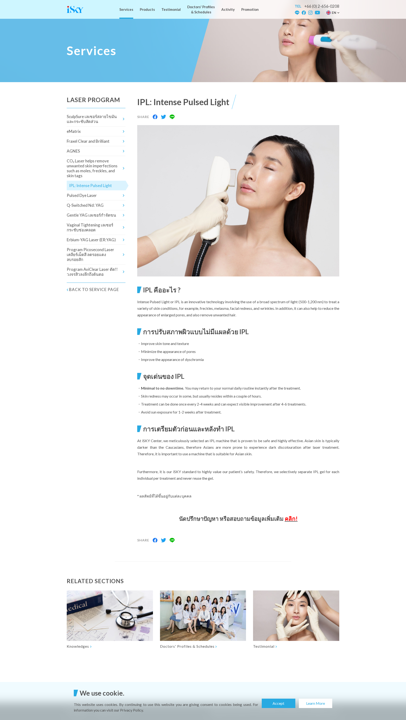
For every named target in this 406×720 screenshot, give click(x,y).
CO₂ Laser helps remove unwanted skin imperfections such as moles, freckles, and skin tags (92, 168)
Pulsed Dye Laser (82, 195)
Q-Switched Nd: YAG (85, 205)
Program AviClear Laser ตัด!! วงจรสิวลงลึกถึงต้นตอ (92, 272)
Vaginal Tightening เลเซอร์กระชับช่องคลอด (90, 227)
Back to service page (94, 289)
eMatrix (74, 131)
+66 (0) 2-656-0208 (321, 6)
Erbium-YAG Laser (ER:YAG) (91, 239)
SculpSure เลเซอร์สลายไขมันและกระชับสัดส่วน (92, 119)
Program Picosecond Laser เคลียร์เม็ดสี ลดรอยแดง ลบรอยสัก (90, 254)
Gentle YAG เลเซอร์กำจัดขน (91, 215)
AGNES (73, 151)
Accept (278, 703)
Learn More (315, 703)
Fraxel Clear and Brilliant (88, 141)
